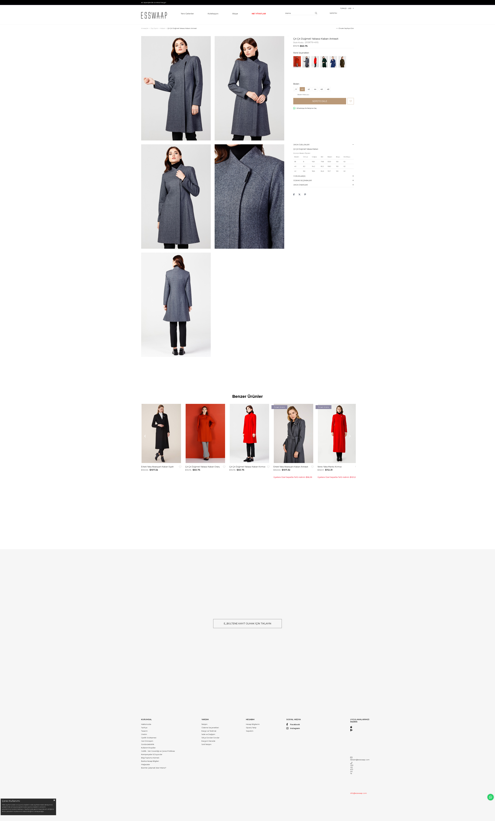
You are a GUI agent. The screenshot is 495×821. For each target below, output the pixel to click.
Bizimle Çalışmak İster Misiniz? (153, 768)
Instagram (295, 728)
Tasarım (144, 731)
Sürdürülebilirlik (147, 744)
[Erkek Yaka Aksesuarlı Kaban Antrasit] (293, 433)
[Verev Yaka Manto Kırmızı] (337, 433)
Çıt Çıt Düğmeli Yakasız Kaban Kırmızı (247, 467)
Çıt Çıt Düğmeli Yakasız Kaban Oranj (202, 467)
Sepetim (249, 731)
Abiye (235, 13)
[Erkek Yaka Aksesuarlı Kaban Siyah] (161, 433)
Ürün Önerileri (300, 185)
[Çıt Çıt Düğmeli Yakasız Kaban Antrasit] (306, 61)
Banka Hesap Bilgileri (150, 761)
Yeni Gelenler (187, 13)
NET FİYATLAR (259, 13)
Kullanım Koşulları (148, 748)
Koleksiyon (213, 13)
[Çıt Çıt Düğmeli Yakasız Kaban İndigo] (333, 61)
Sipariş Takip (251, 728)
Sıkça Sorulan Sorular (210, 738)
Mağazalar (145, 764)
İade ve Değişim (208, 734)
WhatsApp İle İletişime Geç (306, 108)
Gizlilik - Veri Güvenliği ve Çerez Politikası (158, 751)
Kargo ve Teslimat (208, 731)
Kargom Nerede (208, 741)
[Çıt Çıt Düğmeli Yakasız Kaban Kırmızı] (315, 61)
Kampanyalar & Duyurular (151, 754)
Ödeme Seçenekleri (302, 180)
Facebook (295, 724)
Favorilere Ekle (180, 467)
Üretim (144, 734)
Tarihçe (144, 728)
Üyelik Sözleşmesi (148, 738)
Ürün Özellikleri (301, 145)
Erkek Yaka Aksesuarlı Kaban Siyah (157, 467)
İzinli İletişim (206, 744)
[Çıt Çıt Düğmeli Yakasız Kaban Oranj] (297, 61)
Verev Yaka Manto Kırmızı (329, 467)
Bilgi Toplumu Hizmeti (150, 758)
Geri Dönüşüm (147, 741)
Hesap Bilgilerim (253, 724)
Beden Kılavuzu (303, 94)
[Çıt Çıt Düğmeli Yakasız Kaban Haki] (342, 61)
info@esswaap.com (352, 793)
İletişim (204, 724)
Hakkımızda (146, 724)
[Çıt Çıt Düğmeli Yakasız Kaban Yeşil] (324, 61)
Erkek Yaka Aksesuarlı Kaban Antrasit (290, 467)
